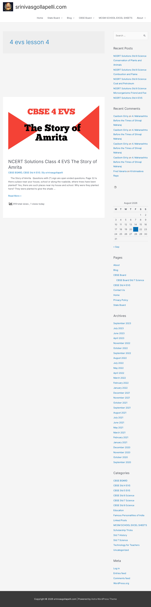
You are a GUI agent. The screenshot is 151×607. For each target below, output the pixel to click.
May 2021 (118, 427)
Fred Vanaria (120, 171)
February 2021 (120, 437)
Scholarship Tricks (123, 530)
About (140, 17)
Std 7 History (120, 535)
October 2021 (120, 402)
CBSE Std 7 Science (123, 500)
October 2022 (120, 348)
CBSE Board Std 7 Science (130, 280)
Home (40, 17)
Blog (69, 17)
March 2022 (119, 377)
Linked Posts (120, 520)
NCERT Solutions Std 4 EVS (127, 97)
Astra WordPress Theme (104, 599)
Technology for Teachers (126, 545)
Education (118, 510)
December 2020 (121, 447)
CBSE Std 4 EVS (31, 172)
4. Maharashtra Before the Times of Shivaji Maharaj (130, 120)
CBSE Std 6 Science (123, 495)
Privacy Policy (120, 300)
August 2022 (120, 358)
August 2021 (119, 412)
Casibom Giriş (120, 116)
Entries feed (119, 573)
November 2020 (121, 452)
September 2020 (122, 462)
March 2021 (119, 432)
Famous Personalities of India (128, 515)
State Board (53, 17)
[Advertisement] (54, 75)
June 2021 (118, 422)
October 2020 (120, 457)
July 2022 (118, 363)
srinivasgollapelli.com (41, 7)
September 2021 (122, 407)
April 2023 (118, 338)
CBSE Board (85, 17)
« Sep (116, 246)
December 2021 (121, 392)
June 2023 (119, 333)
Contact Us (119, 290)
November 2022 (121, 343)
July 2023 (118, 328)
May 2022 (118, 368)
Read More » (14, 195)
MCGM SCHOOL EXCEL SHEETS (115, 17)
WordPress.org (121, 583)
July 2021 (118, 417)
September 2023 (122, 323)
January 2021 (120, 442)
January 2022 (120, 387)
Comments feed (121, 578)
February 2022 (121, 382)
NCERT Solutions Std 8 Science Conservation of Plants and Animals (129, 60)
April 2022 (118, 373)
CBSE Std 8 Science (123, 505)
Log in (116, 568)
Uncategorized (121, 550)
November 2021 (121, 397)
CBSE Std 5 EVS (121, 490)
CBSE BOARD (15, 172)
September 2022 (122, 353)
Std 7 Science (120, 540)
